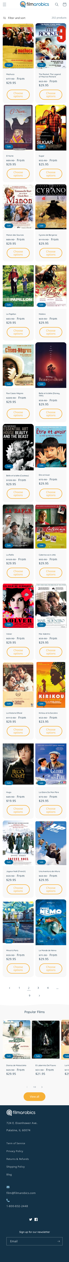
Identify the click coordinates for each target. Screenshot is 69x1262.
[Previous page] (10, 988)
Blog (9, 1174)
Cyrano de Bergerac (48, 235)
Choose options (18, 94)
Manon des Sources (15, 235)
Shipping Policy (15, 1166)
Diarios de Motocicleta (16, 1065)
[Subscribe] (58, 1241)
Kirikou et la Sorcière (48, 713)
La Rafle (10, 555)
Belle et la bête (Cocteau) (17, 475)
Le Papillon (11, 314)
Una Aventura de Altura (49, 871)
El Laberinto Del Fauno (45, 1065)
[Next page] (39, 995)
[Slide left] (27, 1087)
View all (34, 1096)
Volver (9, 634)
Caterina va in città (47, 555)
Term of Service (15, 1143)
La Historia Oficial (14, 713)
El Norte (9, 156)
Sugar (41, 156)
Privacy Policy (14, 1151)
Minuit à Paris (12, 950)
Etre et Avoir (44, 475)
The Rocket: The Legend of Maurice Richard (50, 75)
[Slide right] (41, 1087)
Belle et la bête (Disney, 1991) (49, 394)
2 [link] (29, 988)
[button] (4, 4)
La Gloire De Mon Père (49, 792)
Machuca (10, 74)
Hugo (8, 792)
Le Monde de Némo (47, 950)
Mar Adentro (44, 634)
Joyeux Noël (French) (16, 871)
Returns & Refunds (17, 1159)
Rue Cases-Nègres (14, 393)
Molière (42, 314)
